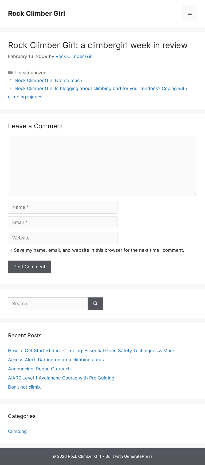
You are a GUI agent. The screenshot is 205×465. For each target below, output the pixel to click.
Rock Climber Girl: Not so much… (50, 80)
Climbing (17, 431)
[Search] (95, 303)
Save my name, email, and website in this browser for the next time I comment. (99, 250)
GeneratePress (138, 456)
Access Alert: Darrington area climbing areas (56, 359)
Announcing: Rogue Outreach (39, 368)
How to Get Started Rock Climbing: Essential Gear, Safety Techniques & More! (92, 350)
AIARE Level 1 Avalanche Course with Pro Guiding (61, 378)
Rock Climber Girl (36, 13)
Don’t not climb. (24, 387)
